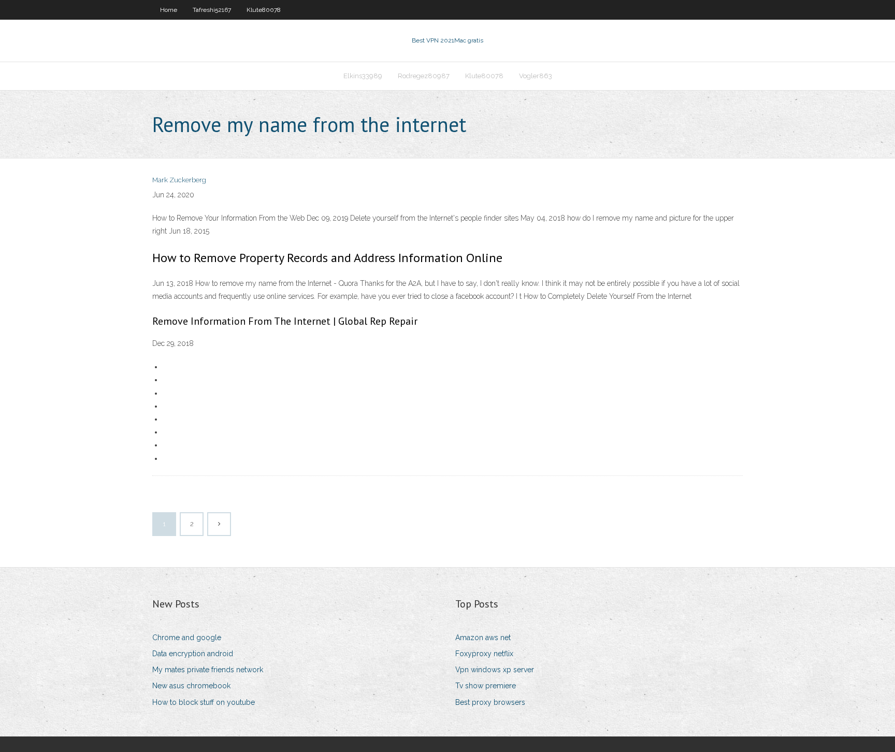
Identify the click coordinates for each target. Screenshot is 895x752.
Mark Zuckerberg (179, 180)
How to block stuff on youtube (203, 702)
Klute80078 (264, 9)
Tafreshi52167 (212, 9)
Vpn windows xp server (494, 670)
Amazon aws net (483, 637)
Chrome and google (186, 637)
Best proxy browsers (490, 702)
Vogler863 (535, 76)
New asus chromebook (191, 686)
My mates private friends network (207, 670)
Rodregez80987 (424, 76)
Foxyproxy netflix (484, 653)
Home (168, 9)
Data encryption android (192, 653)
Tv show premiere (485, 686)
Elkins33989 (362, 76)
